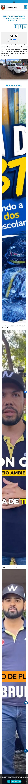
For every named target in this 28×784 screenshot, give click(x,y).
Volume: (9, 41)
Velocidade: (10, 39)
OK (8, 781)
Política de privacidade (16, 781)
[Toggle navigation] (25, 7)
